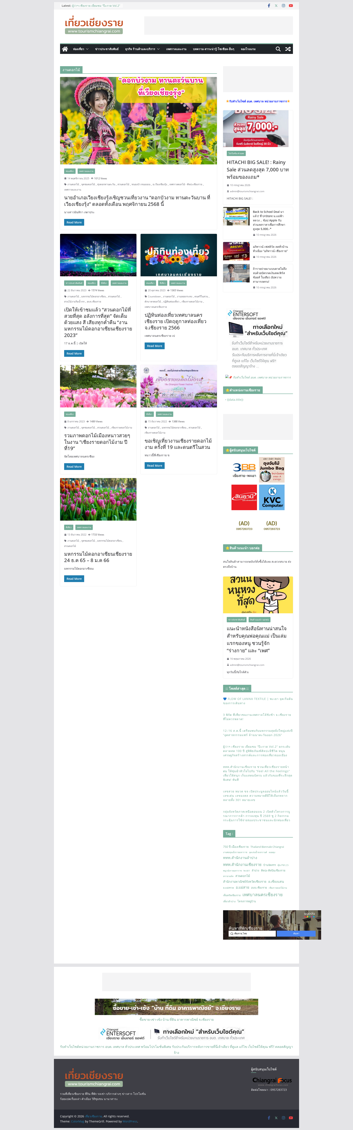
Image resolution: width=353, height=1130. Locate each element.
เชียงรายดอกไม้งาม (192, 301)
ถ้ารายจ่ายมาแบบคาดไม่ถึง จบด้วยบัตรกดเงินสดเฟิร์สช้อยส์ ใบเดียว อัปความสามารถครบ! (270, 275)
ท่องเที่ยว (78, 49)
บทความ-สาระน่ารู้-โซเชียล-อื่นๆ (213, 49)
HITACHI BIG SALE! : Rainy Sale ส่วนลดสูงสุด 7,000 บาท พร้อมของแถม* (258, 169)
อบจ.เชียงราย (94, 301)
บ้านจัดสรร (269, 865)
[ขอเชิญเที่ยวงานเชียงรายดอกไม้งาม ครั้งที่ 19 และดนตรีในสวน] (179, 386)
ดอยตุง (272, 852)
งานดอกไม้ (73, 184)
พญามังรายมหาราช (232, 870)
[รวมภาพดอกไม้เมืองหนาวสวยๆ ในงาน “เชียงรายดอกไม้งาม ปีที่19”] (98, 386)
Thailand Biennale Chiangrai (267, 847)
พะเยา (247, 870)
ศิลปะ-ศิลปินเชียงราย (273, 870)
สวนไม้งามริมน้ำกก (74, 301)
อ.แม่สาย (242, 887)
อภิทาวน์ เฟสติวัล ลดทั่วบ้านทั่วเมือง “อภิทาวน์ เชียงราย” (270, 249)
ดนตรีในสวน (201, 296)
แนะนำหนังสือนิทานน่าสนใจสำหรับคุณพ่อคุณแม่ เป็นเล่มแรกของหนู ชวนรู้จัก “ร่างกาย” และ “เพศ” (257, 639)
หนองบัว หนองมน (141, 184)
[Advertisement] (218, 25)
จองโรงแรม (248, 49)
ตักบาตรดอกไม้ (153, 301)
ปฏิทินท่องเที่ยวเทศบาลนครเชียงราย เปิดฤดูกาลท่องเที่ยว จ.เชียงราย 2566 (175, 321)
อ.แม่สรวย (228, 887)
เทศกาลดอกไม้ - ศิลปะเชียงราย (185, 184)
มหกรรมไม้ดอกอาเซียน (93, 296)
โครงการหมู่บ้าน (246, 901)
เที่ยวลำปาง (229, 901)
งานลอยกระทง (184, 296)
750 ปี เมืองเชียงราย (236, 847)
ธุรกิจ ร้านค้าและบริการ (140, 49)
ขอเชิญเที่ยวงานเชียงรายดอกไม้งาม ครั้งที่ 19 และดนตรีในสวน (178, 443)
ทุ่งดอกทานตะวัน (106, 184)
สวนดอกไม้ (123, 184)
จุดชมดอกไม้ (88, 184)
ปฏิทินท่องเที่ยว (171, 301)
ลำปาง (255, 870)
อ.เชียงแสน (276, 881)
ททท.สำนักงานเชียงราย (242, 864)
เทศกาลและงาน (176, 49)
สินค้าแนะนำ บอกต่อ (259, 619)
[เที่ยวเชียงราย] (65, 49)
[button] (86, 49)
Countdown (154, 296)
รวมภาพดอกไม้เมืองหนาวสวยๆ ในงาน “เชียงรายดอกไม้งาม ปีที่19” (97, 441)
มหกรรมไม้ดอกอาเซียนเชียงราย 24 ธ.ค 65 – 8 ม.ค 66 (98, 556)
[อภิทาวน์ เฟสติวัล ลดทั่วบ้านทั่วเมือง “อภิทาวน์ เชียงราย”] (236, 252)
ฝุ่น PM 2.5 (283, 865)
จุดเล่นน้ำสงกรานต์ (258, 852)
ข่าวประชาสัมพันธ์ (107, 49)
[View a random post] (288, 49)
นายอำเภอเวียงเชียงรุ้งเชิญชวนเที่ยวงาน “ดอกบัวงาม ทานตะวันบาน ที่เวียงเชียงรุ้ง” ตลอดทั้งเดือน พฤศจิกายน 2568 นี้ (137, 200)
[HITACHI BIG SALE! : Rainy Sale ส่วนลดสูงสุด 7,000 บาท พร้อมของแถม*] (258, 128)
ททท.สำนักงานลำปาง (240, 857)
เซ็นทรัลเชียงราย (232, 895)
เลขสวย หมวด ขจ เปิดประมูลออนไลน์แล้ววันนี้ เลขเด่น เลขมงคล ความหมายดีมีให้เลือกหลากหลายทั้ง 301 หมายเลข (256, 795)
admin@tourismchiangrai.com (247, 191)
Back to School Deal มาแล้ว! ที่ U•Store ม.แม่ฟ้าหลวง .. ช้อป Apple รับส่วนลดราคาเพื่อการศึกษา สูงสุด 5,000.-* (269, 220)
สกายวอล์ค (228, 876)
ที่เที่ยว (104, 283)
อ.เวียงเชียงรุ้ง (160, 184)
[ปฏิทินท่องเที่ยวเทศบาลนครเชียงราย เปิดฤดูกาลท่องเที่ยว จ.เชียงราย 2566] (179, 255)
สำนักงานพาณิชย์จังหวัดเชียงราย (244, 881)
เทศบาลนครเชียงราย (156, 307)
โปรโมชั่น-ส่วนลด (236, 153)
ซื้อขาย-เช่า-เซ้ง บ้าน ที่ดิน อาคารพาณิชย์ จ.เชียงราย (177, 1019)
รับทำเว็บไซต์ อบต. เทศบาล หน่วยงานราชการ (262, 377)
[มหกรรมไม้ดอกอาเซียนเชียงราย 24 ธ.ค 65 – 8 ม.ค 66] (98, 499)
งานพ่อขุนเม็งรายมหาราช (235, 852)
